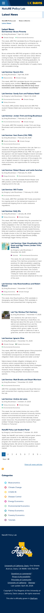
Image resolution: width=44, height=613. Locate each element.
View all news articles (33, 464)
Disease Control (14, 496)
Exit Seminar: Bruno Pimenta (14, 31)
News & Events (24, 21)
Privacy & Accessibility (21, 576)
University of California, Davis (17, 565)
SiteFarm (33, 598)
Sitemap (31, 582)
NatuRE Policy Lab (13, 9)
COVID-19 (12, 492)
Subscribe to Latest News (3, 469)
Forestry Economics (9, 141)
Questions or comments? (21, 573)
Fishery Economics (9, 102)
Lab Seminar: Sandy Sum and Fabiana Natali (20, 93)
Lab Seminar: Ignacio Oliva (13, 338)
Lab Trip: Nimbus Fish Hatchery (24, 312)
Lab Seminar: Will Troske (12, 189)
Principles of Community (21, 579)
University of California (17, 582)
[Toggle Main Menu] (3, 3)
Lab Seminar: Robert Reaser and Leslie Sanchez (22, 170)
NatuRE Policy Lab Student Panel (15, 429)
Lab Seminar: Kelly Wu (11, 211)
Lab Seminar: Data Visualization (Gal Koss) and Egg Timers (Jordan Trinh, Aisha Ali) (26, 245)
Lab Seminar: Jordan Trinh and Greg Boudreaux (22, 115)
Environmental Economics (25, 38)
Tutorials (15, 255)
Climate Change (8, 38)
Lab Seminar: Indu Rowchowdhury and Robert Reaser (21, 284)
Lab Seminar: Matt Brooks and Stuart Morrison (21, 379)
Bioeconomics (7, 78)
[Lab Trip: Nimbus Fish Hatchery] (6, 315)
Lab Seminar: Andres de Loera (14, 399)
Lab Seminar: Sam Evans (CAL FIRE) (17, 135)
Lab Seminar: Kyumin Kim (12, 72)
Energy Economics (9, 176)
